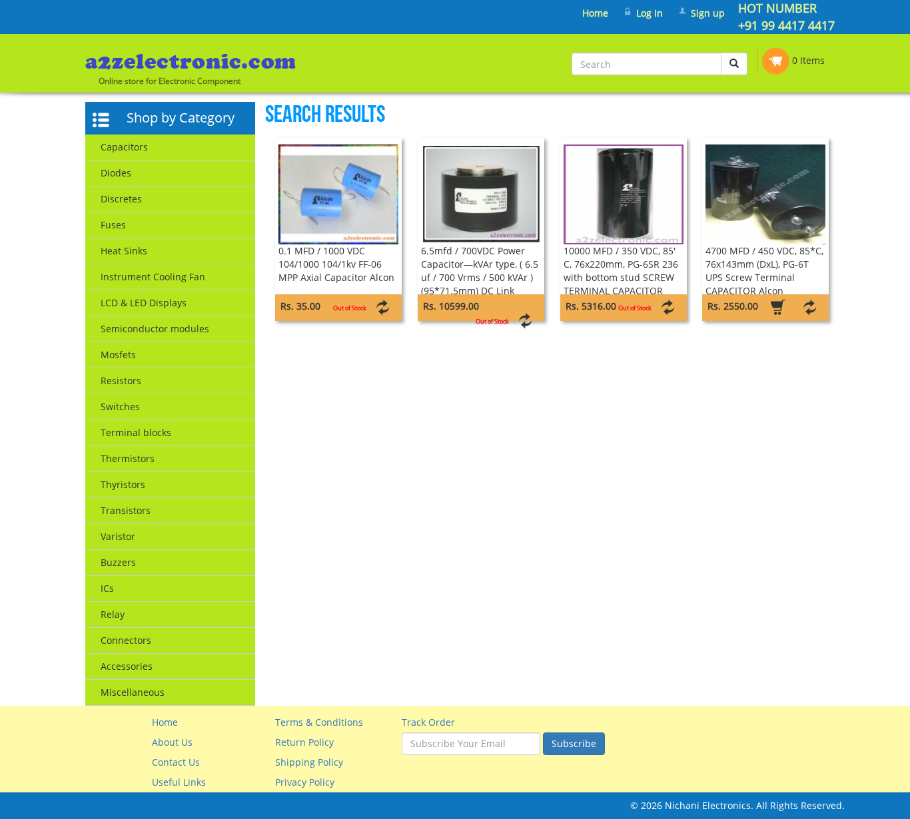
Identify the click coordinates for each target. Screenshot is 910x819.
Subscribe (574, 743)
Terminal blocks (136, 432)
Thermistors (128, 458)
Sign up (708, 13)
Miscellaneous (133, 692)
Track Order (428, 722)
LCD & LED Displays (144, 302)
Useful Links (179, 782)
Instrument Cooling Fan (153, 276)
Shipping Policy (309, 762)
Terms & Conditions (319, 722)
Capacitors (124, 146)
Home (595, 13)
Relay (113, 614)
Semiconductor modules (155, 328)
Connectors (126, 640)
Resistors (121, 380)
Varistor (118, 536)
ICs (107, 588)
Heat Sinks (124, 250)
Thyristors (123, 484)
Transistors (126, 510)
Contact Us (176, 762)
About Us (172, 742)
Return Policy (304, 742)
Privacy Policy (304, 782)
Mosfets (118, 354)
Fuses (113, 224)
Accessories (127, 666)
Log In (649, 13)
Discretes (121, 198)
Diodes (116, 172)
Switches (120, 406)
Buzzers (118, 562)
